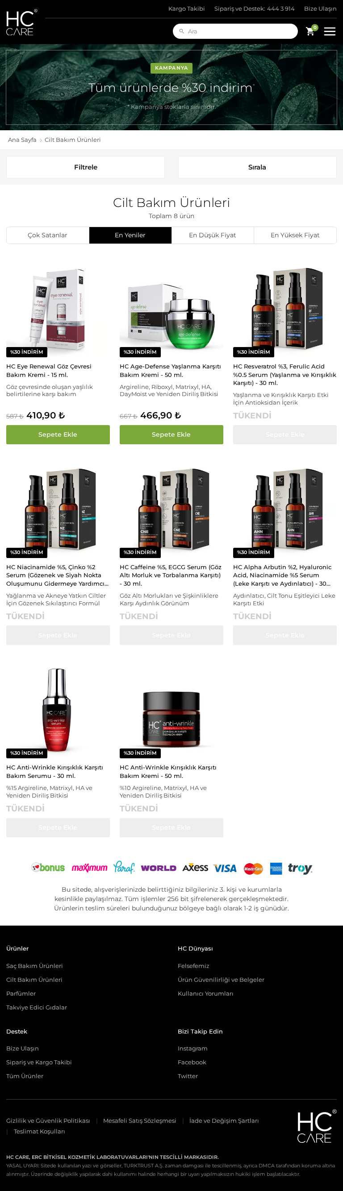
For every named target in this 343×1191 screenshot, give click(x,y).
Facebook (192, 1062)
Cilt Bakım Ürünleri (34, 979)
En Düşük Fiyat (212, 235)
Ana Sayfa (22, 139)
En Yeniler (130, 235)
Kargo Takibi (186, 8)
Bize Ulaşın (320, 8)
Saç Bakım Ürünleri (34, 965)
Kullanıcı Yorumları (206, 993)
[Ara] (182, 31)
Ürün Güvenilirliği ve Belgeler (221, 979)
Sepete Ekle (57, 434)
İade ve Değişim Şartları (224, 1120)
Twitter (188, 1075)
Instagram (193, 1048)
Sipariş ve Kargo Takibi (39, 1062)
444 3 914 (254, 8)
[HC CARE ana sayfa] (25, 22)
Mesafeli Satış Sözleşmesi (139, 1120)
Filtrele (85, 167)
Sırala (257, 167)
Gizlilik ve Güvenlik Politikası (48, 1120)
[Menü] (329, 31)
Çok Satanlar (47, 235)
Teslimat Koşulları (39, 1131)
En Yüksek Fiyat (295, 235)
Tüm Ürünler (24, 1075)
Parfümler (21, 993)
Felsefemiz (193, 965)
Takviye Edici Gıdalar (36, 1007)
